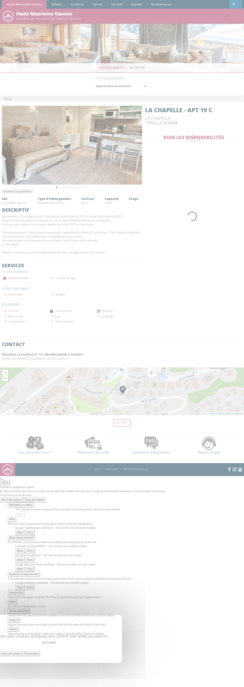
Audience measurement (24, 574)
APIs (12, 519)
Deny (30, 532)
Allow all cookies (11, 499)
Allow (20, 514)
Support (14, 620)
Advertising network (21, 537)
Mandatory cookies (20, 504)
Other (12, 601)
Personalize (31, 653)
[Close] (1, 479)
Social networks (18, 610)
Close (5, 482)
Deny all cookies (34, 499)
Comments (16, 592)
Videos (13, 629)
